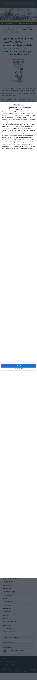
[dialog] (18, 340)
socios (18, 111)
